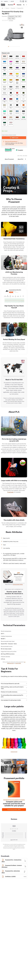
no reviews (11, 20)
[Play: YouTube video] (14, 766)
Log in (12, 839)
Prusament (13, 8)
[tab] (12, 191)
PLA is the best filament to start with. (10, 683)
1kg (16, 16)
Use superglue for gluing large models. (11, 700)
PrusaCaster (10, 492)
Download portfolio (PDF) (14, 809)
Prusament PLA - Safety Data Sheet (11, 871)
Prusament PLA (20, 8)
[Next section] (25, 159)
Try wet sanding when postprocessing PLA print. (12, 695)
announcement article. (18, 584)
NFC (20, 16)
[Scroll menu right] (26, 5)
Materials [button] (19, 4)
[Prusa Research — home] (3, 5)
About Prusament (9, 159)
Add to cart (15, 137)
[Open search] (21, 1)
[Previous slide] (4, 179)
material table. (18, 663)
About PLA (20, 159)
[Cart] (25, 1)
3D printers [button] (11, 4)
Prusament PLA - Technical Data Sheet (11, 860)
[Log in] (23, 1)
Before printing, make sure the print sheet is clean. (12, 687)
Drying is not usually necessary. (9, 692)
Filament (7, 8)
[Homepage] (3, 8)
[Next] (24, 34)
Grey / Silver (11, 18)
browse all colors (14, 751)
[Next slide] (24, 179)
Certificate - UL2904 (10, 876)
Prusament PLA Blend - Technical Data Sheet (12, 866)
